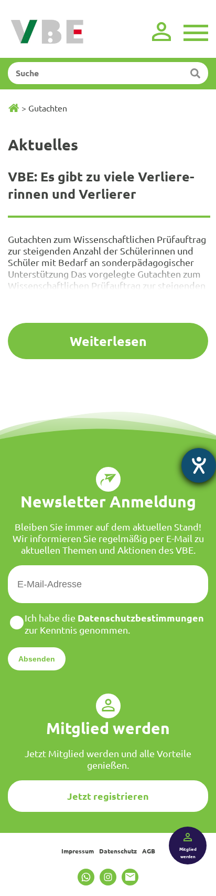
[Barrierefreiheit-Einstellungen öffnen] (198, 465)
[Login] (161, 31)
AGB (148, 851)
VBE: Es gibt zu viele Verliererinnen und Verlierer (101, 185)
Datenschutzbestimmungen (141, 618)
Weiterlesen (108, 340)
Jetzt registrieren (108, 796)
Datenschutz (118, 851)
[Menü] (195, 31)
